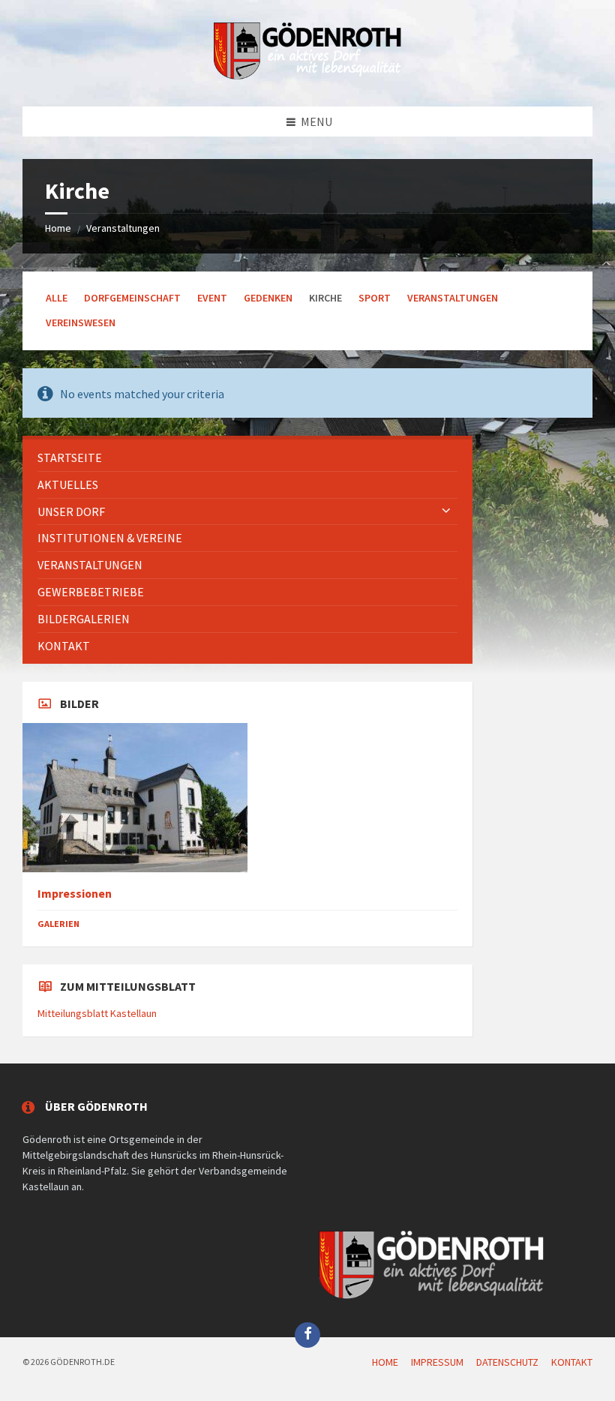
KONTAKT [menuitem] (571, 1362)
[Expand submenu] (446, 511)
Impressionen (75, 893)
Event (212, 297)
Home (58, 228)
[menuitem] (248, 458)
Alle (57, 297)
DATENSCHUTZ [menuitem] (507, 1362)
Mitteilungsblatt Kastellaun (97, 1013)
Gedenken (268, 297)
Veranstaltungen (123, 228)
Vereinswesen (81, 322)
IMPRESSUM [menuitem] (437, 1362)
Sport (374, 297)
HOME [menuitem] (385, 1362)
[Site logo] (307, 76)
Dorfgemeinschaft (132, 297)
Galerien (59, 923)
